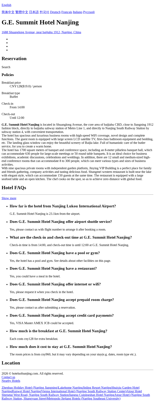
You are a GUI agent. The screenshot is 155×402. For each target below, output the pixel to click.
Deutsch (55, 12)
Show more (9, 198)
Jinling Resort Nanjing (97, 387)
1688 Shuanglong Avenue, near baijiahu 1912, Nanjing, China (41, 32)
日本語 (34, 12)
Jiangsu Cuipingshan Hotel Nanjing (91, 395)
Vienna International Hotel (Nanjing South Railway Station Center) (84, 391)
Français (66, 12)
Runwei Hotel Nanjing (26, 391)
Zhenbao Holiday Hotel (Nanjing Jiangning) (30, 387)
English (6, 5)
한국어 (44, 12)
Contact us (8, 377)
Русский (89, 12)
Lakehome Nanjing (70, 387)
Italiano (77, 12)
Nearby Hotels (11, 380)
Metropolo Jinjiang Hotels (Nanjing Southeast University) (83, 398)
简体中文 (8, 12)
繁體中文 (21, 12)
